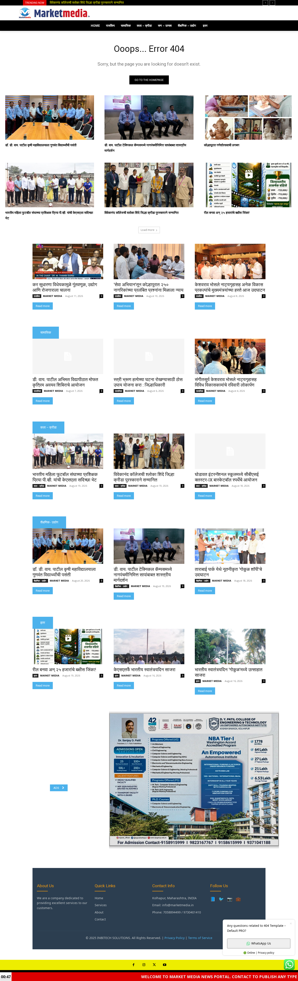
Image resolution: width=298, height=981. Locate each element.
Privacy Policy (174, 938)
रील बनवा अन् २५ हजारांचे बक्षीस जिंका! (227, 213)
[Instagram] (144, 965)
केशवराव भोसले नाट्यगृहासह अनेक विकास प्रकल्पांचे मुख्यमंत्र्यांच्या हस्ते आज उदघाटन (230, 287)
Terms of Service (200, 938)
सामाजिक (37, 390)
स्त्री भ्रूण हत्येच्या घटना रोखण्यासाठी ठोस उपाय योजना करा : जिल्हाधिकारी (148, 382)
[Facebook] (133, 965)
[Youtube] (165, 965)
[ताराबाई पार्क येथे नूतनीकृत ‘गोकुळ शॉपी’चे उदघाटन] (230, 546)
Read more (43, 306)
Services (101, 905)
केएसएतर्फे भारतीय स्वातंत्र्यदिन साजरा (144, 669)
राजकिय (37, 296)
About (99, 912)
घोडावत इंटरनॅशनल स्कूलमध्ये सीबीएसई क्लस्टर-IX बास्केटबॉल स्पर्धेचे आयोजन (227, 477)
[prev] (265, 2)
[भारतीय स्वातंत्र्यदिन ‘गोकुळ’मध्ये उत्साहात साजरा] (230, 646)
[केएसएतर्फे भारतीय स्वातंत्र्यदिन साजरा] (149, 646)
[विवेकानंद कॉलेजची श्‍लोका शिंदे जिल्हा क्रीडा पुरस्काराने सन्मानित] (148, 185)
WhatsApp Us (261, 943)
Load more (147, 230)
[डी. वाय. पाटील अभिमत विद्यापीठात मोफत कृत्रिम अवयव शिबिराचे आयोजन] (68, 356)
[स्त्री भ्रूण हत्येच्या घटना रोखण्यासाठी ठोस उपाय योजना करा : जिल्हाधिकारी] (149, 356)
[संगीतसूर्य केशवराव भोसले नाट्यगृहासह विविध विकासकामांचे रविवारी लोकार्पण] (230, 356)
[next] (272, 2)
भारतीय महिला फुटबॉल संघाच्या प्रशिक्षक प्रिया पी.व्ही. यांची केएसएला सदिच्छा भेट (65, 477)
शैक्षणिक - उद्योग (40, 580)
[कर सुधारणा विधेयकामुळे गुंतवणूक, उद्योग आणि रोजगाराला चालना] (68, 261)
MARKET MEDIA (52, 296)
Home (99, 898)
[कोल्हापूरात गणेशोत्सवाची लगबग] (248, 117)
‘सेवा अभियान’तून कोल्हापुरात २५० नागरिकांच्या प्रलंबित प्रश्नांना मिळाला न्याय (148, 287)
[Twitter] (154, 965)
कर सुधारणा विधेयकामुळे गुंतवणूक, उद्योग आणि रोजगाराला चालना (65, 287)
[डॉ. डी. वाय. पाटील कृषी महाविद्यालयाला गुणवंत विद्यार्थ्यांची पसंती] (49, 117)
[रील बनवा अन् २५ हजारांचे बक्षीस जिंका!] (248, 185)
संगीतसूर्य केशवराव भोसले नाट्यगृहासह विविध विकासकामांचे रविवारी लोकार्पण (226, 382)
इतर (35, 675)
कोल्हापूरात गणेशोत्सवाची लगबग (221, 145)
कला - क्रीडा (39, 485)
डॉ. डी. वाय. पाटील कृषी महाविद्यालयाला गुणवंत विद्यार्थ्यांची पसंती (85, 3)
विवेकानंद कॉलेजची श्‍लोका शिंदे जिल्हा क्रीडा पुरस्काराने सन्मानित (141, 213)
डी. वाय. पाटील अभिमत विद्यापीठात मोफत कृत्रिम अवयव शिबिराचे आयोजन (65, 382)
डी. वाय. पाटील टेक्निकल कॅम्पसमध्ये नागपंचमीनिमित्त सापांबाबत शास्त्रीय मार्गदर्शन (143, 575)
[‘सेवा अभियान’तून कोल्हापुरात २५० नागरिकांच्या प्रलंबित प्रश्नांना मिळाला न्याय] (149, 261)
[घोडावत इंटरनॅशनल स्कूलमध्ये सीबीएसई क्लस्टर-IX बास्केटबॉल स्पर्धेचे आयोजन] (230, 451)
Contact (100, 919)
